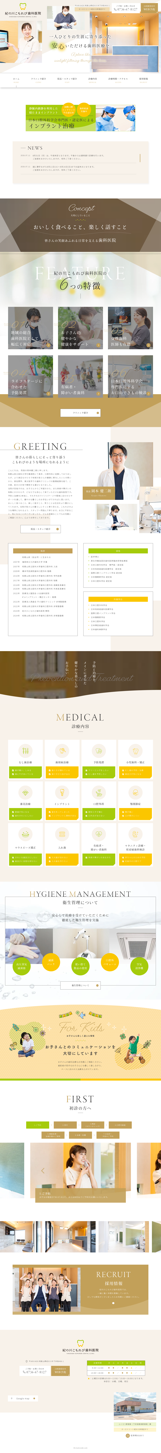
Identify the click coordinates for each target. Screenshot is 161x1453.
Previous (42, 1166)
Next (118, 1166)
